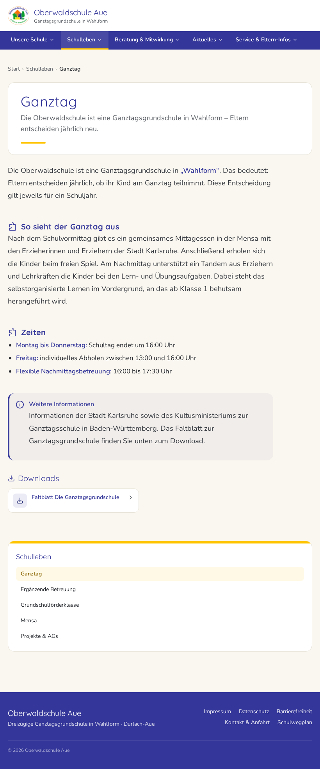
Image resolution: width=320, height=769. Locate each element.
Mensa (29, 620)
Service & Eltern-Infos (263, 39)
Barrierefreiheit (294, 711)
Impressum (217, 711)
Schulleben (81, 39)
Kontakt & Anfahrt (247, 722)
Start (14, 69)
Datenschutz (254, 711)
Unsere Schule (29, 39)
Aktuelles (204, 39)
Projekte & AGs (39, 636)
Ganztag (31, 573)
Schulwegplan (294, 722)
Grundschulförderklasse (50, 605)
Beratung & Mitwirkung (144, 39)
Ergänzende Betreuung (48, 589)
